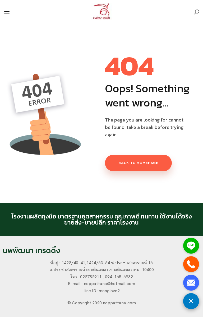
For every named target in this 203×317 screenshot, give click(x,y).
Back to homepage (138, 163)
